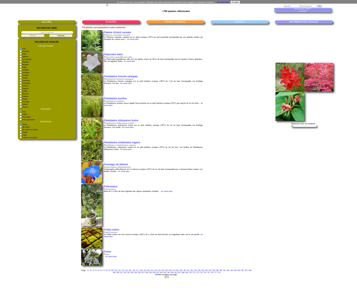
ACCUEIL (47, 22)
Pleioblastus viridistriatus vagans (122, 142)
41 (224, 270)
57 (143, 272)
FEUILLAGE (46, 109)
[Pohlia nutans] (91, 248)
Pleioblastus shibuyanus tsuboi (121, 120)
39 (217, 270)
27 (174, 270)
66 (176, 272)
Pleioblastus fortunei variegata (121, 76)
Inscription (303, 11)
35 (203, 270)
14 (126, 270)
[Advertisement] (304, 43)
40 (221, 270)
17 (137, 270)
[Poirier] (91, 265)
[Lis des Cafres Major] (289, 91)
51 (121, 272)
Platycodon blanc (113, 54)
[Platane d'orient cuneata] (91, 50)
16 (134, 270)
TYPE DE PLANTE (45, 46)
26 (170, 270)
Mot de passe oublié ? (302, 9)
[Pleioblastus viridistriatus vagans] (91, 160)
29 (181, 270)
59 (150, 272)
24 (163, 270)
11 (116, 270)
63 (165, 272)
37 (210, 270)
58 (147, 272)
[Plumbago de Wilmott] (91, 182)
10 (112, 270)
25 (166, 270)
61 (158, 272)
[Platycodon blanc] (91, 72)
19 (145, 270)
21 (152, 270)
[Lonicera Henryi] (289, 120)
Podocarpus (110, 186)
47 (246, 270)
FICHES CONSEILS (175, 22)
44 (235, 270)
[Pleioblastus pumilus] (91, 116)
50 (118, 272)
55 (136, 272)
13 (123, 270)
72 (197, 272)
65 (172, 272)
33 (195, 270)
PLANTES (111, 22)
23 (159, 270)
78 (219, 272)
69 (187, 272)
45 (239, 270)
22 (155, 270)
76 (212, 272)
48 (250, 270)
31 (188, 270)
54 (132, 272)
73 (201, 272)
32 (192, 270)
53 (129, 272)
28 (177, 270)
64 (168, 272)
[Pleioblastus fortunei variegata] (91, 94)
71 (194, 272)
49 (114, 272)
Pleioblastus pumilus (115, 98)
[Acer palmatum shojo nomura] (318, 91)
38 (213, 270)
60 (154, 272)
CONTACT (239, 22)
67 (179, 272)
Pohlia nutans (111, 229)
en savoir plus (133, 39)
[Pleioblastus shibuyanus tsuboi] (91, 138)
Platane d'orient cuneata (117, 32)
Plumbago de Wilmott (116, 164)
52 (125, 272)
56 (139, 272)
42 (228, 270)
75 (208, 272)
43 (232, 270)
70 (190, 272)
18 (141, 270)
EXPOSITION (45, 122)
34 (199, 270)
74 (205, 272)
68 (183, 272)
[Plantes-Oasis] (303, 126)
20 (148, 270)
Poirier (107, 251)
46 (242, 270)
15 (130, 270)
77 (216, 272)
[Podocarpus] (91, 226)
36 (206, 270)
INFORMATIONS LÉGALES (303, 22)
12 (119, 270)
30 (184, 270)
